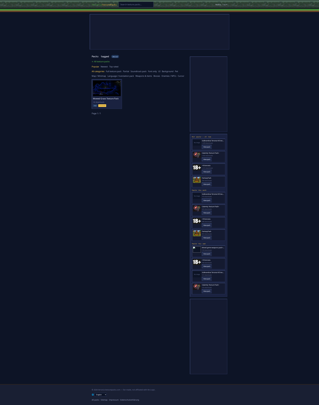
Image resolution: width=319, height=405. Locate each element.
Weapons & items (143, 76)
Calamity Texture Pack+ (210, 153)
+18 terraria (206, 165)
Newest (104, 66)
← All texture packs (101, 61)
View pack (206, 147)
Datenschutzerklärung (129, 400)
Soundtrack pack (139, 71)
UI (159, 71)
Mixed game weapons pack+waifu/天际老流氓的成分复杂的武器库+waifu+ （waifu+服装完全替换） (213, 248)
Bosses (157, 76)
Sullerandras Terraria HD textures (213, 141)
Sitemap (104, 400)
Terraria (104, 4)
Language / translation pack (121, 76)
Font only (152, 71)
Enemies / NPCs (169, 76)
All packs (95, 400)
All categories (98, 71)
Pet (176, 71)
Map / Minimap (99, 76)
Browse (218, 4)
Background (167, 71)
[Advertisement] (159, 31)
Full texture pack (113, 71)
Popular (95, 66)
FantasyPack (206, 178)
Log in (225, 4)
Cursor (181, 76)
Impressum (114, 400)
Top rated (113, 66)
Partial (126, 71)
